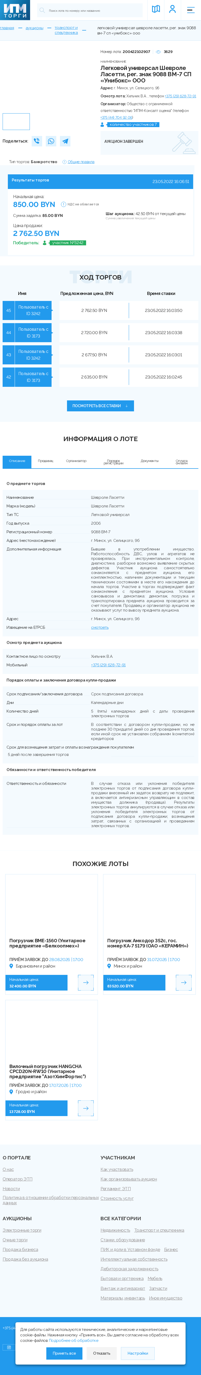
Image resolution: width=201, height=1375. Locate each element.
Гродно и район (31, 1091)
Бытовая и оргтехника (122, 1278)
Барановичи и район (35, 966)
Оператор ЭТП (17, 1179)
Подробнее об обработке (73, 1340)
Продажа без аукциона (25, 1259)
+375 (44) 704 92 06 (116, 117)
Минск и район (128, 966)
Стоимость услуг (116, 1198)
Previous (8, 79)
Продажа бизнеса (20, 1249)
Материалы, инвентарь (122, 1298)
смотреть (99, 627)
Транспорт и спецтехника (159, 1230)
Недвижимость (115, 1230)
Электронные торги (22, 1230)
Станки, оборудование (122, 1239)
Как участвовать (116, 1169)
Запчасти (158, 1288)
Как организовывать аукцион (128, 1179)
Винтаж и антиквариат (122, 1288)
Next (85, 79)
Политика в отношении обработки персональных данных (51, 1200)
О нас (8, 1169)
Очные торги (15, 1239)
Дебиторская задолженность (129, 1268)
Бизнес (171, 1249)
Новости (11, 1188)
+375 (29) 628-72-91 (180, 96)
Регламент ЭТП (115, 1188)
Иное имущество (165, 1298)
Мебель (155, 1278)
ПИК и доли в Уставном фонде (130, 1249)
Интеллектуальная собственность (133, 1259)
